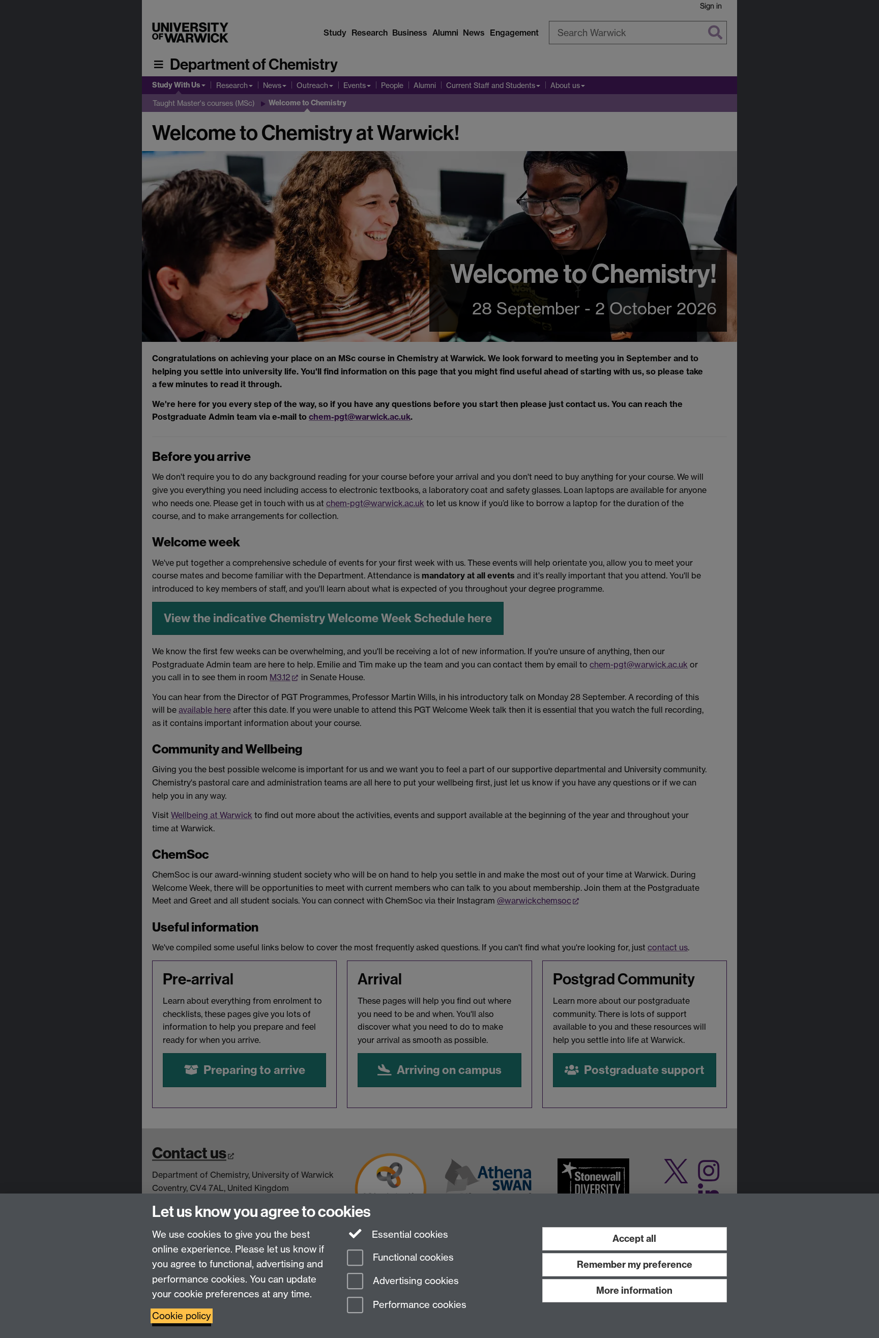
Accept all (634, 1238)
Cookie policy (181, 1316)
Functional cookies (412, 1257)
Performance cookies (418, 1305)
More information (634, 1290)
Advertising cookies (414, 1281)
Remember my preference (634, 1264)
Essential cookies (408, 1234)
